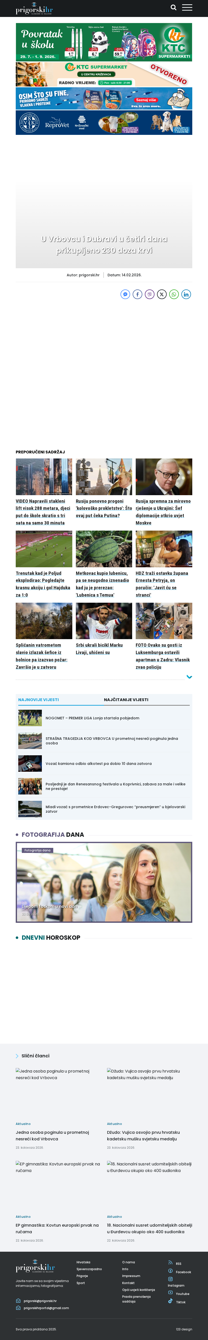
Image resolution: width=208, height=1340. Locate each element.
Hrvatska (83, 1262)
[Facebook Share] (137, 294)
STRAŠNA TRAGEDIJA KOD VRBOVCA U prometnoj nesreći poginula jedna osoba (112, 741)
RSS (178, 1264)
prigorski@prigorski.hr (40, 1301)
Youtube (182, 1294)
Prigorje (82, 1276)
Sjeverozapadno (89, 1269)
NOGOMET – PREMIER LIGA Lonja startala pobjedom (92, 718)
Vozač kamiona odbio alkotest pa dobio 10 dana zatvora (99, 763)
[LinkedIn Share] (186, 294)
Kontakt (128, 1283)
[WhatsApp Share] (174, 294)
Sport (81, 1283)
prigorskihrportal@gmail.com (46, 1308)
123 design (184, 1329)
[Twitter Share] (162, 294)
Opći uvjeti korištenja (138, 1290)
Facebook (183, 1272)
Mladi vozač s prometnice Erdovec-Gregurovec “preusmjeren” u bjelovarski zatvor (115, 809)
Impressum (131, 1276)
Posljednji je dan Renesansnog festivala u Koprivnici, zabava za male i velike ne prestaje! (115, 786)
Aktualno (31, 149)
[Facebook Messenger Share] (125, 294)
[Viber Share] (149, 294)
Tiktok (180, 1302)
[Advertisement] (104, 335)
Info (125, 1269)
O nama (128, 1262)
